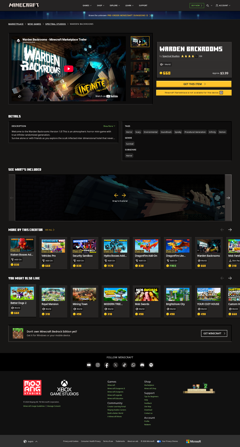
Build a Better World (115, 413)
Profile (146, 421)
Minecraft (111, 385)
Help (146, 400)
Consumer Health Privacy (91, 441)
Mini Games (34, 24)
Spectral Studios (55, 24)
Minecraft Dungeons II (116, 388)
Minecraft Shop (150, 388)
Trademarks (120, 441)
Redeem (147, 424)
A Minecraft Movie (115, 416)
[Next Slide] (230, 229)
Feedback (148, 403)
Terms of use (108, 441)
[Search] (210, 5)
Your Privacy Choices (170, 441)
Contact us (148, 413)
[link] (89, 365)
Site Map (147, 406)
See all (48, 229)
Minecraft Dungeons (115, 392)
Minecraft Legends (115, 395)
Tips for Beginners (151, 396)
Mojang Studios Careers (117, 410)
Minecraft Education (115, 398)
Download (148, 410)
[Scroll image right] (228, 197)
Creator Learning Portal (117, 406)
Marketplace (15, 24)
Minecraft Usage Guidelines (34, 406)
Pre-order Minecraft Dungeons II (128, 15)
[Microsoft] (193, 441)
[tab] (140, 41)
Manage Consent (53, 406)
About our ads (133, 441)
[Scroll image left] (11, 197)
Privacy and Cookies (70, 441)
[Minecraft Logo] (23, 5)
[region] (120, 198)
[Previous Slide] (222, 229)
